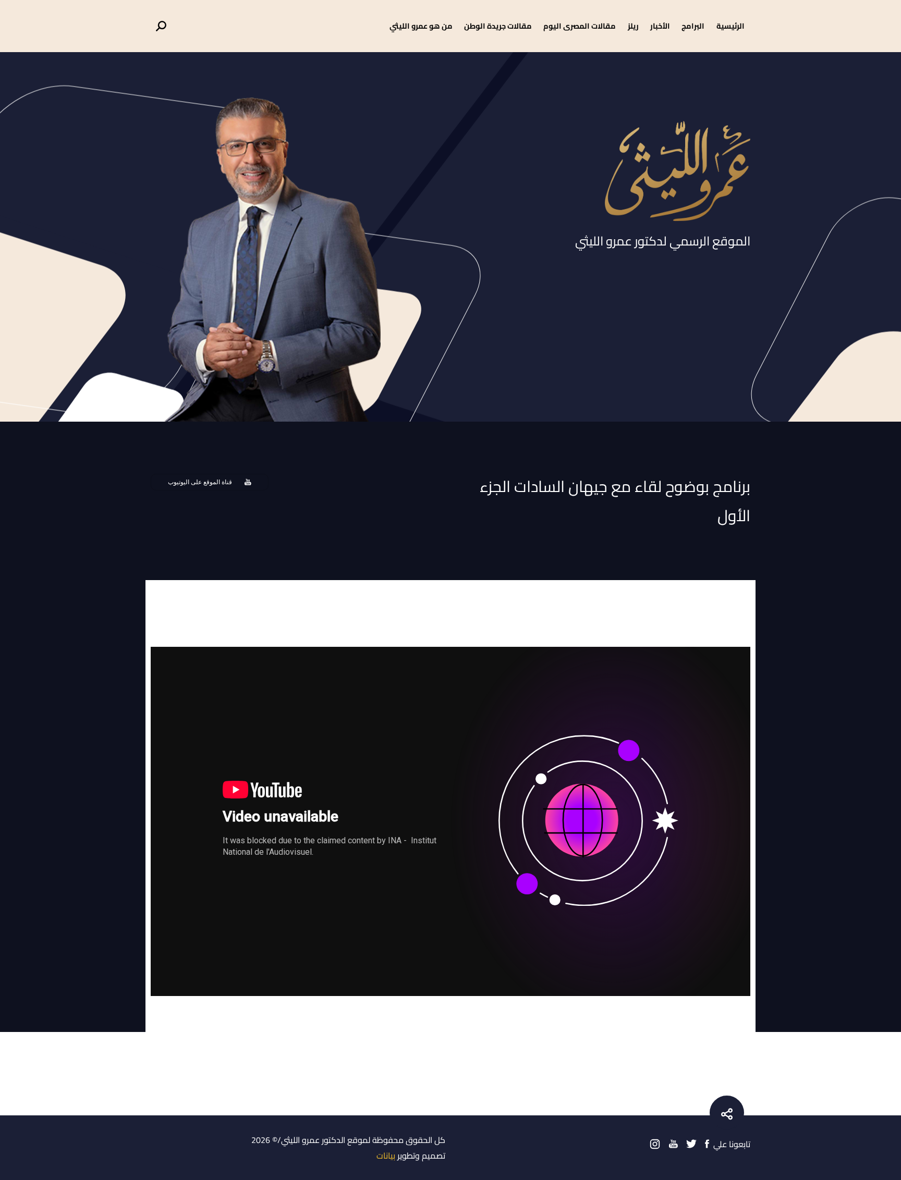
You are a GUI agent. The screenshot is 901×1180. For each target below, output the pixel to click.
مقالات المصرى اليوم (579, 26)
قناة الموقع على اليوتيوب (200, 482)
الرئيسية (730, 26)
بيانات (385, 1155)
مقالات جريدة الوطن (498, 26)
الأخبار (660, 26)
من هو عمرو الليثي (421, 26)
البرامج (692, 26)
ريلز (633, 26)
